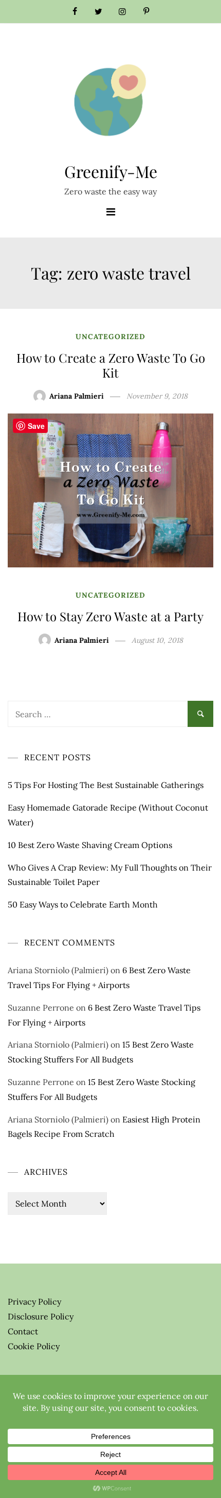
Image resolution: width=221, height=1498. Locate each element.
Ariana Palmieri (76, 396)
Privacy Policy (34, 1301)
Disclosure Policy (40, 1316)
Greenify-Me (110, 171)
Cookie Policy (34, 1346)
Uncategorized (110, 336)
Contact (23, 1331)
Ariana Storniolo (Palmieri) (58, 970)
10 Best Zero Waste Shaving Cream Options (90, 845)
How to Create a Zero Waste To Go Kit (110, 365)
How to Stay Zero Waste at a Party (110, 616)
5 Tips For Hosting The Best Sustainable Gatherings (106, 785)
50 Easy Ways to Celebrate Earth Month (83, 904)
